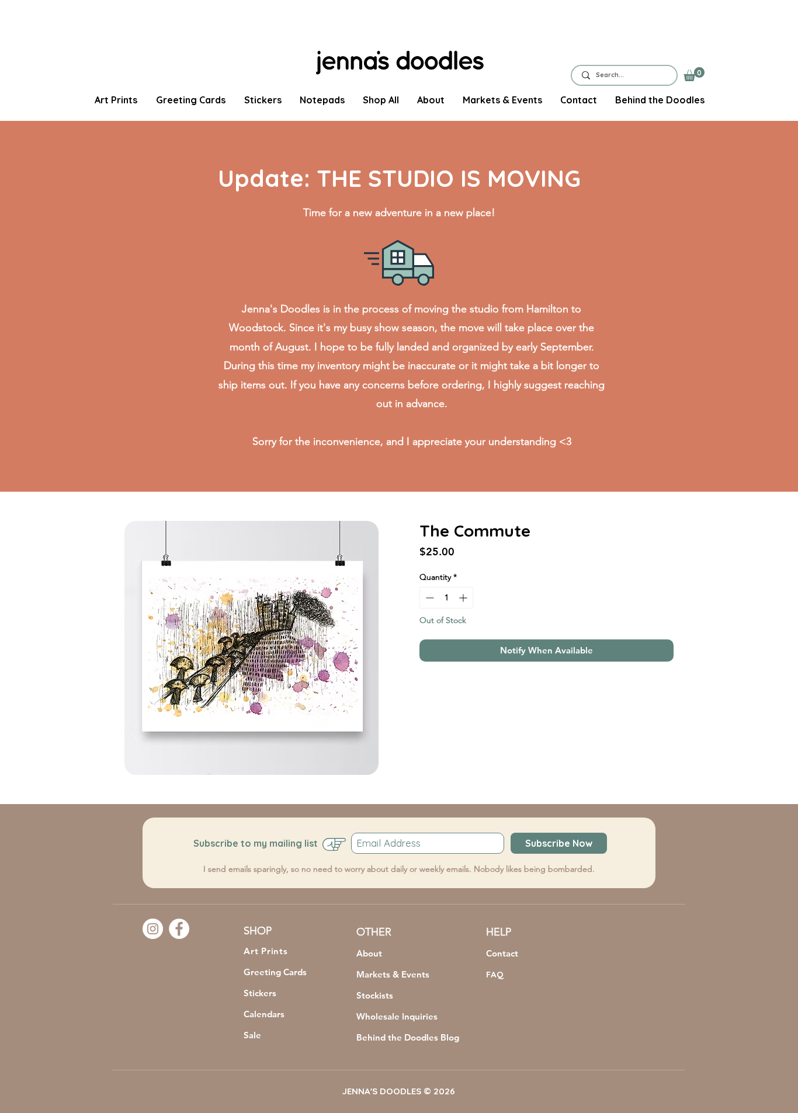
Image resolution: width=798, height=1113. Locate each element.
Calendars (264, 1014)
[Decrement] (428, 597)
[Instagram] (153, 929)
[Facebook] (179, 929)
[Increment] (464, 597)
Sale (252, 1035)
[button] (694, 74)
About (369, 953)
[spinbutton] (446, 597)
